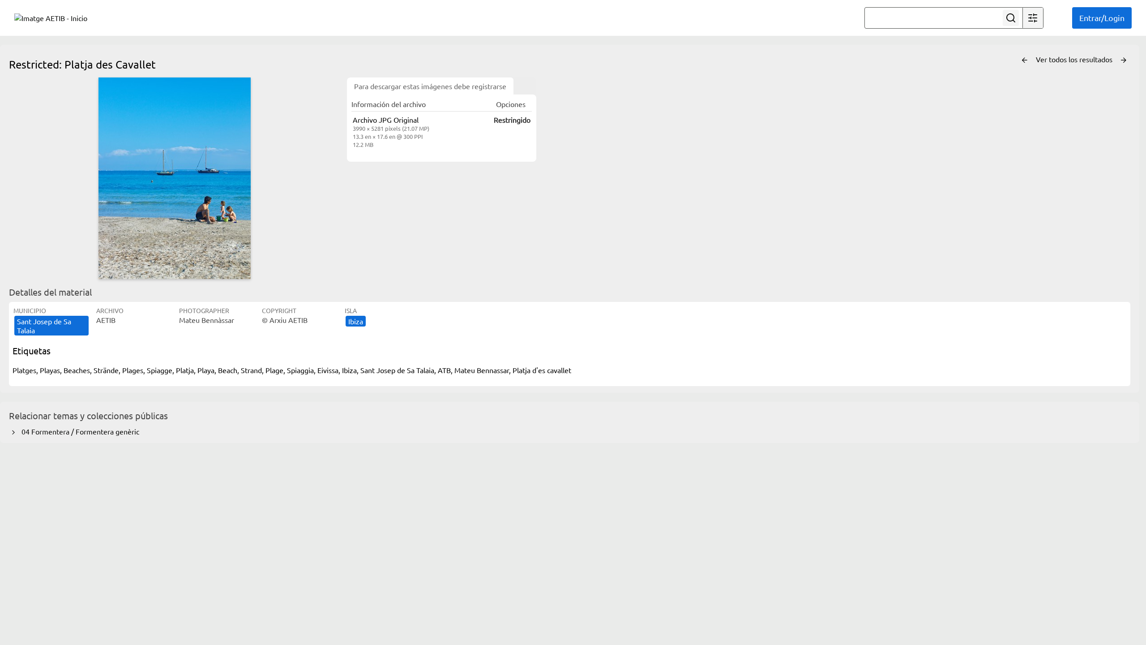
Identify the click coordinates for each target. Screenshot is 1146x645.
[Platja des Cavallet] (174, 178)
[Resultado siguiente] (1123, 60)
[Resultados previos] (1024, 60)
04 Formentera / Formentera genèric (78, 431)
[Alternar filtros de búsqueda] (1032, 18)
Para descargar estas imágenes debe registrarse (430, 86)
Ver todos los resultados (1075, 59)
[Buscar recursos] (1011, 18)
